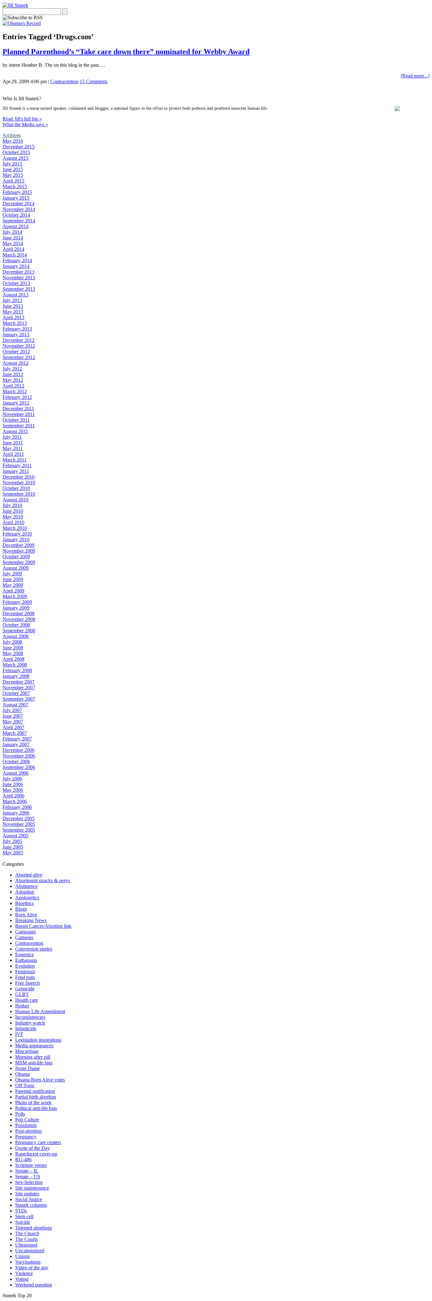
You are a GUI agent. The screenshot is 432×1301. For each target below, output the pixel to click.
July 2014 (12, 232)
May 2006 (13, 790)
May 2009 (13, 585)
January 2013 (16, 334)
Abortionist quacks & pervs (42, 880)
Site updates (27, 1193)
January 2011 (16, 471)
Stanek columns (31, 1205)
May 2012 (13, 380)
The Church (27, 1233)
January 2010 (16, 539)
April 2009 (13, 590)
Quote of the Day (32, 1148)
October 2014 (16, 215)
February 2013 (17, 328)
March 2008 (15, 664)
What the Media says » (25, 124)
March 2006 (15, 801)
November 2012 (19, 346)
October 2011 (16, 420)
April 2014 (13, 249)
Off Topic (25, 1085)
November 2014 (19, 209)
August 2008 (15, 636)
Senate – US (27, 1176)
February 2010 (17, 533)
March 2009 (15, 596)
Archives (12, 135)
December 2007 (18, 682)
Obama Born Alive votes (40, 1079)
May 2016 (13, 141)
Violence (24, 1273)
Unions (22, 1256)
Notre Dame (27, 1068)
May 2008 (13, 653)
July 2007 (12, 710)
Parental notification (35, 1091)
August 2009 (15, 568)
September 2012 (19, 357)
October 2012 (16, 351)
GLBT (22, 994)
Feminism (25, 971)
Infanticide (25, 1028)
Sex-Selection (29, 1182)
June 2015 (13, 169)
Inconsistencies (30, 1017)
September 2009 (19, 562)
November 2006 (19, 756)
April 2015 (13, 180)
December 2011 (18, 408)
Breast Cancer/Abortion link (43, 926)
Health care (26, 1000)
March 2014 (15, 254)
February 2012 (17, 397)
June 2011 (13, 442)
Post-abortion (28, 1131)
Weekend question (33, 1284)
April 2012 (13, 385)
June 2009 (13, 579)
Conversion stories (33, 948)
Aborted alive (28, 874)
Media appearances (34, 1045)
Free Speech (27, 983)
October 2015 (16, 152)
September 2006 (19, 767)
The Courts (26, 1239)
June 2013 (13, 306)
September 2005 (19, 830)
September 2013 (19, 289)
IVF (19, 1034)
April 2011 (13, 454)
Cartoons (24, 937)
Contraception (64, 81)
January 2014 (16, 266)
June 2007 (13, 716)
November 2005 (19, 824)
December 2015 (18, 146)
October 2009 (16, 556)
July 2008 (12, 642)
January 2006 (16, 812)
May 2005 (13, 852)
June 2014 (13, 237)
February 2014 (17, 260)
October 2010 (16, 488)
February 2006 (17, 807)
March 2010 (15, 528)
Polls (20, 1114)
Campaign (25, 931)
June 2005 (13, 847)
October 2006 (16, 761)
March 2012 (15, 391)
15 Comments (94, 81)
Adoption (24, 892)
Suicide (22, 1222)
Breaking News (30, 920)
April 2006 (13, 795)
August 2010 (15, 499)
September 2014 (19, 220)
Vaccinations (27, 1262)
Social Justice (28, 1199)
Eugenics (24, 954)
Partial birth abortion (35, 1097)
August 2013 (15, 294)
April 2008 (13, 659)
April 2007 (13, 727)
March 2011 (15, 459)
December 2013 (18, 272)
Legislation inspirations (38, 1040)
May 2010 (13, 516)
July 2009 (12, 573)
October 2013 (16, 283)
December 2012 (18, 340)
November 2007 (19, 687)
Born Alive (26, 914)
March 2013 (15, 323)
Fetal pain (25, 977)
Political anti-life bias (36, 1108)
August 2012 (15, 363)
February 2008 (17, 670)
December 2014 (18, 203)
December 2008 (18, 613)
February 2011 (17, 465)
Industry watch (30, 1022)
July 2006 (12, 778)
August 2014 (15, 226)
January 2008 (16, 676)
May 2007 (13, 721)
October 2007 (16, 693)
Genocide (24, 988)
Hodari (22, 1005)
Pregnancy (25, 1136)
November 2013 (19, 277)
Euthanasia (26, 960)
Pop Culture (27, 1119)
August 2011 (15, 431)
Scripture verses (31, 1165)
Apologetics (27, 897)
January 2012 (16, 403)
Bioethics (24, 903)
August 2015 (15, 158)
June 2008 (13, 647)
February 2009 (17, 602)
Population (26, 1125)
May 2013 (13, 311)
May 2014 (13, 243)
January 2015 (16, 198)
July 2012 (12, 368)
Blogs (21, 909)
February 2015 (17, 192)
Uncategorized (29, 1250)
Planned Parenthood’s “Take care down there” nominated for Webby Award (126, 51)
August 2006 (15, 773)
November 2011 (19, 414)
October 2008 (16, 625)
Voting (21, 1279)
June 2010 (13, 511)
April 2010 (13, 522)
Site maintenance (32, 1188)
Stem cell (24, 1216)
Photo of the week (33, 1102)
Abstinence (26, 886)
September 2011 (19, 425)
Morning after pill (32, 1057)
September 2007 (19, 699)
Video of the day (31, 1267)
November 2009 (19, 551)
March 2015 (15, 186)
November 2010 (19, 482)
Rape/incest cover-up (36, 1153)
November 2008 (19, 619)
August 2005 (15, 835)
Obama (22, 1074)
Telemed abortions (33, 1227)
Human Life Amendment (40, 1011)
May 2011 (13, 448)
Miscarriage (27, 1051)
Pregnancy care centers (38, 1142)
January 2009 (16, 607)
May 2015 (13, 175)
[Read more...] (415, 75)
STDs (21, 1210)
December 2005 (18, 818)
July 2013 (12, 300)
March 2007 (15, 733)
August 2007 (15, 704)
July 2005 (12, 841)
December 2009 (18, 545)
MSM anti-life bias (33, 1062)
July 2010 (12, 505)
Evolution (25, 966)
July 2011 (12, 437)
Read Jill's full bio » (22, 118)
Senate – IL (26, 1171)
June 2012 (13, 374)
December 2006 (18, 750)
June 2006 (13, 784)
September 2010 (19, 494)
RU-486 (23, 1159)
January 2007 (16, 744)
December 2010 (18, 477)
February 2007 (17, 738)
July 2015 (12, 163)
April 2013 (13, 317)
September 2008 (19, 630)
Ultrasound (26, 1245)
